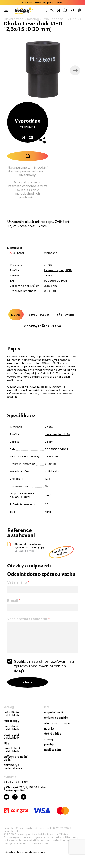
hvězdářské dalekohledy (12, 714)
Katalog (33, 19)
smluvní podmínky (56, 717)
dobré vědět (52, 733)
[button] (52, 10)
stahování (65, 314)
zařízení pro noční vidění (15, 758)
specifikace (39, 314)
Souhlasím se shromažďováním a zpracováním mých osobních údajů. (44, 666)
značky (48, 739)
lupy (6, 743)
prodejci (49, 744)
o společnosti (53, 712)
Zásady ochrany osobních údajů (24, 852)
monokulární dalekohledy (12, 750)
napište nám (52, 749)
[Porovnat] (65, 10)
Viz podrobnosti (53, 2)
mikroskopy (11, 721)
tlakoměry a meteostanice (13, 767)
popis (16, 314)
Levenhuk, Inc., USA (58, 270)
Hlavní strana (13, 19)
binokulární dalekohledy (12, 728)
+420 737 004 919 (16, 782)
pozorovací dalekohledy (12, 736)
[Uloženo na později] (58, 10)
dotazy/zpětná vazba (42, 326)
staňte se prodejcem (58, 723)
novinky (49, 728)
